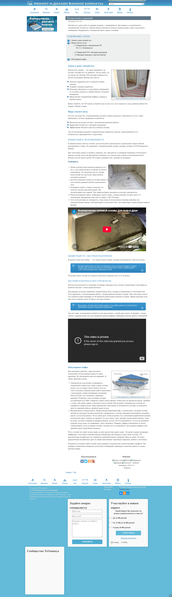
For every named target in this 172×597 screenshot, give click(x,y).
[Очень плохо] (118, 460)
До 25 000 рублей (120, 518)
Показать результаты (128, 538)
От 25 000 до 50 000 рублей (123, 523)
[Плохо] (127, 460)
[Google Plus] (93, 461)
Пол (74, 472)
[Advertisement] (46, 69)
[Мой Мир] (127, 493)
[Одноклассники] (89, 461)
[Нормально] (135, 460)
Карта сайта (108, 487)
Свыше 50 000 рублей (121, 528)
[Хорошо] (118, 463)
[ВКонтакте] (82, 461)
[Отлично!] (126, 463)
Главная (68, 472)
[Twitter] (85, 461)
